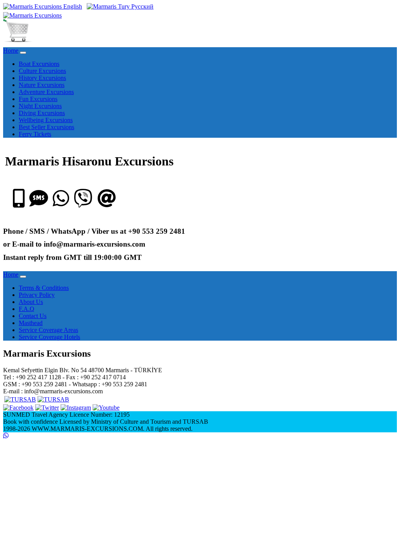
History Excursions (42, 78)
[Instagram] (76, 407)
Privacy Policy (37, 294)
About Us (31, 301)
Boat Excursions (39, 63)
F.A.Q (26, 309)
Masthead (31, 323)
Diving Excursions (42, 113)
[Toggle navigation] (23, 53)
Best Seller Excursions (46, 127)
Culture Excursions (42, 71)
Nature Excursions (41, 85)
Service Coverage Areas (48, 330)
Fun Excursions (38, 99)
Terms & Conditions (44, 287)
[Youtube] (106, 407)
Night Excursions (40, 106)
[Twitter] (47, 407)
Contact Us (32, 316)
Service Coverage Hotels (49, 337)
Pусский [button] (142, 6)
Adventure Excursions (46, 92)
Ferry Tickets (35, 134)
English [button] (72, 6)
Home (10, 50)
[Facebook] (18, 407)
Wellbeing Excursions (46, 120)
